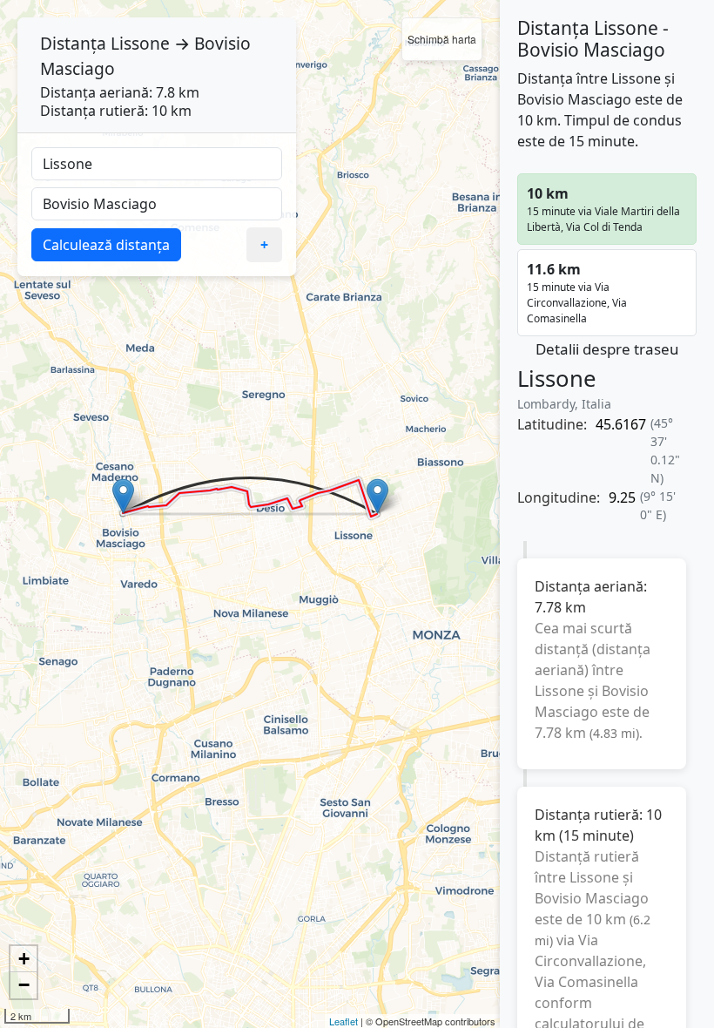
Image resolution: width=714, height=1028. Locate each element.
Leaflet (343, 1021)
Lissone (140, 43)
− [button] (24, 985)
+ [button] (24, 959)
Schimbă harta (442, 38)
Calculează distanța (106, 244)
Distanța (73, 43)
